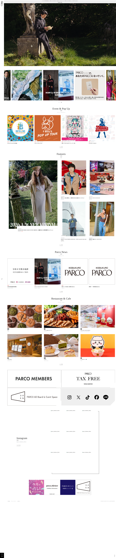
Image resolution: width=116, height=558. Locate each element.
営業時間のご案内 (60, 2)
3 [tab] (60, 102)
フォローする (18, 445)
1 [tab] (58, 102)
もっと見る (61, 291)
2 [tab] (59, 102)
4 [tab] (61, 102)
